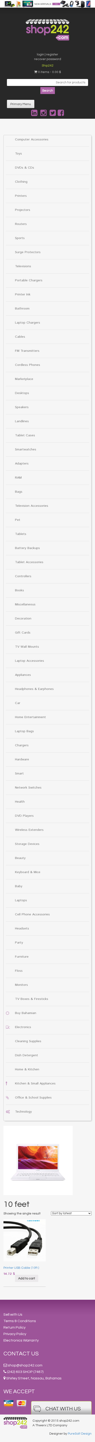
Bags (18, 491)
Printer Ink (22, 294)
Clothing (21, 181)
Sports (20, 238)
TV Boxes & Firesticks (31, 999)
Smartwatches (25, 449)
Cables (20, 336)
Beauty (20, 858)
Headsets (22, 928)
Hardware (22, 759)
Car (17, 703)
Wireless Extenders (29, 830)
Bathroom (22, 308)
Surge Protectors (28, 252)
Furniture (22, 956)
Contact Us (21, 1354)
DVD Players (24, 816)
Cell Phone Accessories (32, 914)
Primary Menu (20, 104)
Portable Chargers (28, 280)
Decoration (23, 618)
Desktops (22, 393)
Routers (21, 224)
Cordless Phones (27, 365)
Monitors (21, 985)
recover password (47, 59)
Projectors (22, 210)
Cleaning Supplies (28, 1041)
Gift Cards (22, 632)
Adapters (22, 463)
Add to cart (26, 1278)
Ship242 (47, 65)
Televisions (23, 266)
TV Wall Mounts (27, 646)
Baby (18, 886)
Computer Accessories (31, 139)
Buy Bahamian (25, 1013)
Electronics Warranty (21, 1340)
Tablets (20, 534)
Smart (19, 773)
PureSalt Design (80, 1433)
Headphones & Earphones (34, 689)
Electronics (23, 1027)
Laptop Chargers (27, 322)
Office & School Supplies (33, 1097)
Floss (19, 970)
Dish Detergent (26, 1055)
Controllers (23, 576)
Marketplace (24, 379)
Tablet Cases (25, 435)
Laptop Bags (24, 731)
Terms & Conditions (19, 1321)
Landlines (22, 421)
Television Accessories (31, 506)
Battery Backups (27, 548)
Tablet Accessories (29, 562)
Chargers (22, 745)
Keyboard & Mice (27, 872)
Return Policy (14, 1327)
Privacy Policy (14, 1334)
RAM (18, 477)
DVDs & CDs (24, 167)
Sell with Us (12, 1314)
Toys (18, 153)
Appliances (23, 675)
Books (19, 590)
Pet (17, 520)
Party (19, 942)
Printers (21, 196)
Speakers (22, 407)
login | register (47, 54)
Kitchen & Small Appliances (35, 1083)
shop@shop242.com (25, 1365)
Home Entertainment (30, 717)
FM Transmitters (27, 351)
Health (20, 801)
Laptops (21, 900)
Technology (23, 1111)
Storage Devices (27, 844)
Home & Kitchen (27, 1069)
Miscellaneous (25, 604)
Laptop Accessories (29, 661)
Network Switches (28, 787)
